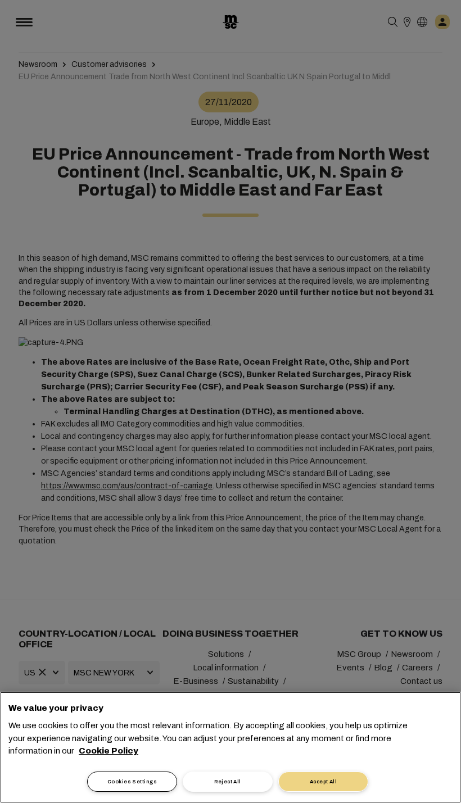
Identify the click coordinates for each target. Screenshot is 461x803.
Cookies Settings (132, 781)
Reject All (227, 781)
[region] (230, 747)
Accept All (323, 781)
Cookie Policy (108, 750)
